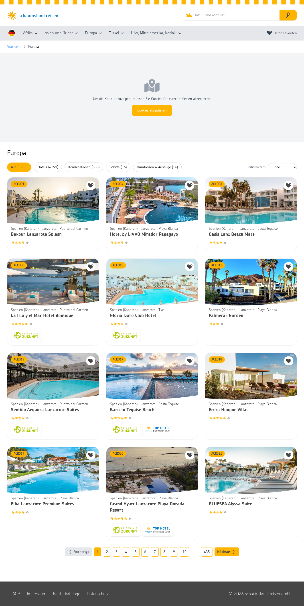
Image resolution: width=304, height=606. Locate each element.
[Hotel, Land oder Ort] (288, 15)
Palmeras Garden (226, 315)
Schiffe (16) (118, 167)
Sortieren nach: (256, 167)
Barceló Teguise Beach (132, 410)
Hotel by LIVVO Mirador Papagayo (144, 234)
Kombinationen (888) (83, 167)
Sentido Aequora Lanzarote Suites (45, 410)
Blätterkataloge (66, 594)
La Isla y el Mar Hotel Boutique (42, 315)
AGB (16, 594)
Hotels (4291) (48, 167)
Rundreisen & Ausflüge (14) (157, 167)
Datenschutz (98, 594)
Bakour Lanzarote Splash (36, 234)
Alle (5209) (19, 167)
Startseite (14, 47)
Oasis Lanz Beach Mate (232, 234)
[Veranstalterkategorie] (27, 243)
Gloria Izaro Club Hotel (133, 315)
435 (207, 552)
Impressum (36, 594)
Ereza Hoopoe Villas (228, 410)
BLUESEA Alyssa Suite (230, 504)
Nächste (223, 552)
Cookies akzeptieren (152, 110)
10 (184, 552)
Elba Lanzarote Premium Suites (42, 504)
